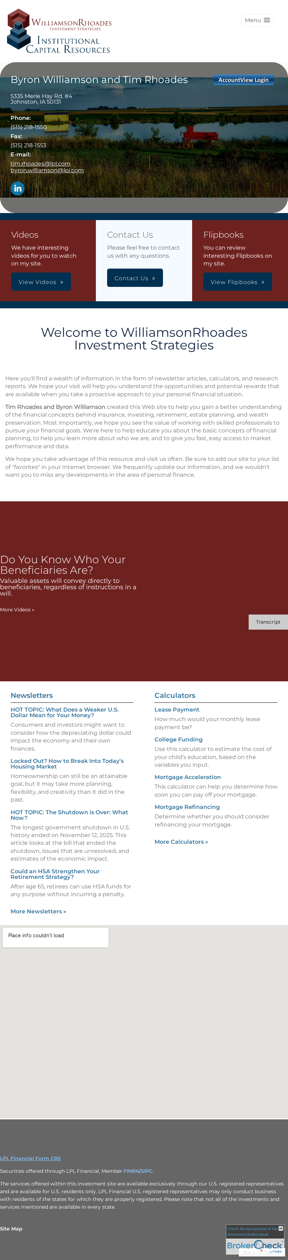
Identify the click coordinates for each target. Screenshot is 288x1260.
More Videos (17, 609)
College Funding (179, 739)
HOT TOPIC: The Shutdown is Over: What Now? (69, 815)
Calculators (175, 695)
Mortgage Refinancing (187, 807)
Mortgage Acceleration (188, 777)
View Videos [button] (38, 282)
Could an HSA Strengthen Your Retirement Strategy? (55, 874)
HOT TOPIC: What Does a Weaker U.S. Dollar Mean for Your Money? (65, 712)
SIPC (146, 1171)
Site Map (11, 1229)
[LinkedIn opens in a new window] (18, 189)
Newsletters (32, 695)
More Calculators (181, 841)
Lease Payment (177, 709)
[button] (257, 20)
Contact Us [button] (131, 278)
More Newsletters (38, 911)
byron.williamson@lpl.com (47, 170)
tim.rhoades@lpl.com (41, 163)
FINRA (131, 1171)
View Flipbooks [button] (234, 282)
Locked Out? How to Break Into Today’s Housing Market (67, 764)
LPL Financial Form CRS (30, 1158)
